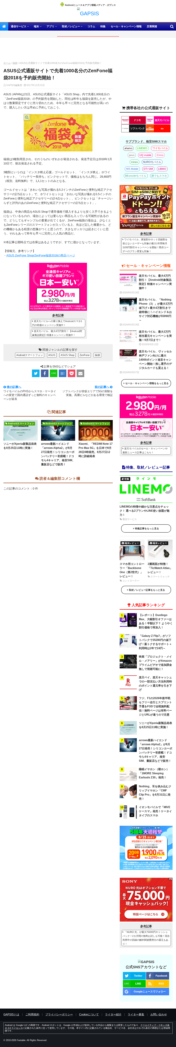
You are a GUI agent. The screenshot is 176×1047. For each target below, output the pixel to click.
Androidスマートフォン (29, 355)
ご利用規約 (32, 1014)
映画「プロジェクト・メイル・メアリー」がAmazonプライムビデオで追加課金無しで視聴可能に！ (155, 662)
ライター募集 (136, 1014)
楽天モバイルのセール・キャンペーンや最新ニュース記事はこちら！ (145, 450)
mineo (134, 161)
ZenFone (85, 355)
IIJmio (160, 155)
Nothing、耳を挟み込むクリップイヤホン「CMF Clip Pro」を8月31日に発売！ (155, 792)
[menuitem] (4, 26)
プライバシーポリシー (59, 1014)
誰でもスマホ (159, 175)
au (162, 128)
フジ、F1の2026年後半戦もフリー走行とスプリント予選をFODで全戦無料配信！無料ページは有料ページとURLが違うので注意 (155, 706)
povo (131, 155)
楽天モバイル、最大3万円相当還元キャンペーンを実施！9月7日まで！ (155, 335)
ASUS (51, 355)
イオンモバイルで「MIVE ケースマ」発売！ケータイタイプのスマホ (155, 811)
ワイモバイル (160, 148)
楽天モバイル (162, 120)
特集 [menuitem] (103, 26)
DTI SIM (148, 168)
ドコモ (137, 120)
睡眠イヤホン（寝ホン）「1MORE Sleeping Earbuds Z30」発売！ (154, 773)
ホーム (7, 63)
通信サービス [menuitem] (18, 26)
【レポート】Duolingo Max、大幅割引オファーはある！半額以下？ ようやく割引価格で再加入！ (156, 621)
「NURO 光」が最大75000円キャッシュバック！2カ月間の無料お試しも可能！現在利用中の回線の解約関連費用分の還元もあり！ (146, 938)
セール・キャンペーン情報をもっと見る (147, 383)
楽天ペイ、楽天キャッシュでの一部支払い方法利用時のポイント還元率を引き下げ (155, 683)
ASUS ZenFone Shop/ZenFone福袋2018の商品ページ (40, 255)
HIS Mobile (132, 168)
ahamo (128, 148)
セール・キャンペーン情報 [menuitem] (126, 26)
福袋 (15, 63)
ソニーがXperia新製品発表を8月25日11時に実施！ (20, 445)
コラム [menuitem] (91, 26)
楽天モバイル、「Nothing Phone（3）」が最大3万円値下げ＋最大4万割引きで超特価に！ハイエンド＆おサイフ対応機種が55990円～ (156, 310)
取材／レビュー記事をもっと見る (147, 590)
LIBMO (162, 168)
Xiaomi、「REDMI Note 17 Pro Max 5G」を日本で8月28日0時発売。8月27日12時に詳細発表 (96, 450)
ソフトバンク (137, 128)
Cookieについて (89, 1014)
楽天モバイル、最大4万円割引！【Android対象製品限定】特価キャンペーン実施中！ (57, 333)
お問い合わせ (158, 1014)
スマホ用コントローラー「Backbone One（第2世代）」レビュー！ (132, 570)
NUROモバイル (152, 161)
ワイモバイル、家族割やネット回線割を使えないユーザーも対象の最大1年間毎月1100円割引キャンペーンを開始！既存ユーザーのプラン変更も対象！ (146, 245)
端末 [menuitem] (36, 26)
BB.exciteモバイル (135, 175)
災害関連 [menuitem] (152, 26)
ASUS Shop (67, 355)
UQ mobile (145, 155)
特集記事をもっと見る (147, 528)
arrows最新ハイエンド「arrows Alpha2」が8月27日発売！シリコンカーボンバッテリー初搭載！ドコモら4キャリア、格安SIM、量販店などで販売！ (58, 454)
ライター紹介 (113, 1014)
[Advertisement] (58, 50)
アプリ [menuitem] (50, 26)
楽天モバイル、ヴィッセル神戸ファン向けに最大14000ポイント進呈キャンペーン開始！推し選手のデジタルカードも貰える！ (155, 359)
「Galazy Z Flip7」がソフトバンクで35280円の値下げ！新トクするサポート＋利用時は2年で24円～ (155, 642)
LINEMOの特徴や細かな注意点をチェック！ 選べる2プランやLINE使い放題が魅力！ (144, 510)
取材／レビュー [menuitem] (71, 26)
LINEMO (142, 148)
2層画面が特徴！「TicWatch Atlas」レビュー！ (160, 568)
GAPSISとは (11, 1014)
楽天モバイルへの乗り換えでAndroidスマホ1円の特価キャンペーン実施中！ (57, 323)
